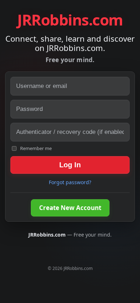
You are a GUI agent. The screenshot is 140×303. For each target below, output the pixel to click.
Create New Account (70, 208)
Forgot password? (70, 182)
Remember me (36, 148)
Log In (70, 165)
